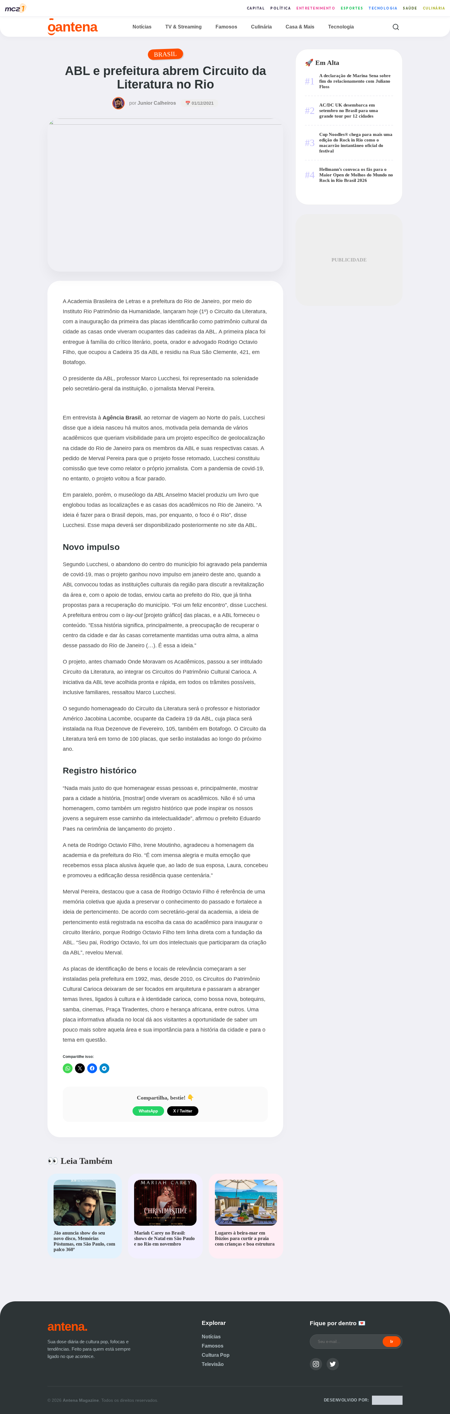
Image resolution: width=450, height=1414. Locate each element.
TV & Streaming (183, 26)
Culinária (434, 8)
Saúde (410, 8)
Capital (256, 8)
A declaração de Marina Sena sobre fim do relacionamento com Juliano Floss (355, 81)
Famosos (226, 26)
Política (280, 8)
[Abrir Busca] (396, 27)
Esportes (352, 8)
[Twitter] (333, 1364)
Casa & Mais (300, 26)
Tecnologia (383, 8)
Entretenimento (315, 8)
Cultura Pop (216, 1355)
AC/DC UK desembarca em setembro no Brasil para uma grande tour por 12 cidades (348, 110)
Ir (391, 1341)
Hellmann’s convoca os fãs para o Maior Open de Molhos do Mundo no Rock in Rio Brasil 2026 (356, 175)
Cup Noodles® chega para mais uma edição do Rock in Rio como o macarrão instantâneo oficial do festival (355, 142)
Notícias (142, 26)
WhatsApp (148, 1111)
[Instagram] (316, 1364)
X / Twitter (182, 1111)
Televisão (213, 1364)
